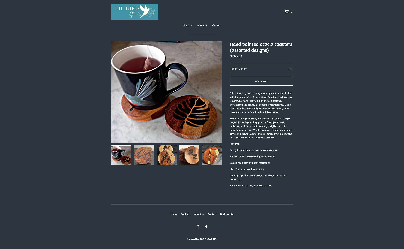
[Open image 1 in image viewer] (166, 92)
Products (185, 214)
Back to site (226, 214)
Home (174, 214)
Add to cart (261, 80)
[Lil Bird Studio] (134, 12)
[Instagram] (197, 226)
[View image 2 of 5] (144, 155)
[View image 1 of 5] (121, 155)
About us (202, 25)
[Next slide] (217, 92)
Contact (216, 25)
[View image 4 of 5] (189, 155)
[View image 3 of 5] (167, 155)
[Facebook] (206, 226)
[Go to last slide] (115, 92)
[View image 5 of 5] (212, 155)
